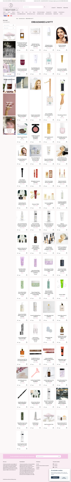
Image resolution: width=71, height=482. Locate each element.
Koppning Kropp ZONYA (48, 340)
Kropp (9, 14)
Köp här (9, 76)
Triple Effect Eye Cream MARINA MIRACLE (22, 426)
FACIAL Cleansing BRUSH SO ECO (62, 48)
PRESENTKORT (55, 16)
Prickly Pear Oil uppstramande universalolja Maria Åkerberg (35, 250)
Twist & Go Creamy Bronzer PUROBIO (49, 184)
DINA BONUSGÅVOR (48, 16)
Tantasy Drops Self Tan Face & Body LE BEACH (22, 362)
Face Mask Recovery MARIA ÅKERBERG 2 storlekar (35, 71)
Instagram (55, 468)
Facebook (55, 466)
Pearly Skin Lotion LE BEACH (62, 318)
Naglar (34, 14)
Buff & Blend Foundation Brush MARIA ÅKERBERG (22, 183)
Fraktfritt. (37, 471)
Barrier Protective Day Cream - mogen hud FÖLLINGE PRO (48, 404)
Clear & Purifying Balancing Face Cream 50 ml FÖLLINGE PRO (35, 227)
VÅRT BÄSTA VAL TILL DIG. (31, 16)
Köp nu (9, 40)
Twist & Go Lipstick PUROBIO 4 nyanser (62, 184)
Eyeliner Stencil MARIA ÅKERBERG (35, 383)
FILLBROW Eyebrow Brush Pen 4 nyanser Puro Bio (35, 362)
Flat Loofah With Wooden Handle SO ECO (49, 117)
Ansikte (4, 14)
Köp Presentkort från (48, 426)
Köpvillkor (38, 469)
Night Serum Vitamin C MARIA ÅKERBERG (22, 118)
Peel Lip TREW (62, 297)
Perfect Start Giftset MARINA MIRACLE (35, 405)
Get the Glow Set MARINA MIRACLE (22, 206)
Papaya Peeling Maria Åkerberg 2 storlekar (48, 162)
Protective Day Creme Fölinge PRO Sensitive (22, 447)
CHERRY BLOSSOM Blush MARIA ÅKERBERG (35, 139)
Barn (26, 14)
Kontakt (37, 466)
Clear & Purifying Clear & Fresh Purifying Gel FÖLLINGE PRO (49, 227)
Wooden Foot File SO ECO (62, 118)
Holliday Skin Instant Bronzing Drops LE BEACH (62, 340)
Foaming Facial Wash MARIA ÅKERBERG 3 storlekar (62, 205)
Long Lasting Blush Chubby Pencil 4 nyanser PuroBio (49, 362)
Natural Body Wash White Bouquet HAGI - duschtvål (35, 274)
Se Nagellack (9, 92)
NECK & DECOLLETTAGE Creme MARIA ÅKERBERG (62, 227)
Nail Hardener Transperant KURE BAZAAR (35, 341)
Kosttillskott (55, 14)
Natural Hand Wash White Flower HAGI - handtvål (22, 318)
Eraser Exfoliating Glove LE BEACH (35, 318)
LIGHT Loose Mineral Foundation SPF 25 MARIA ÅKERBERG (62, 250)
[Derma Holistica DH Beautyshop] (13, 8)
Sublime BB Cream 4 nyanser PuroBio (62, 362)
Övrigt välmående (61, 14)
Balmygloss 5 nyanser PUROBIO (35, 184)
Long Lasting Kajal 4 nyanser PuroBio (22, 340)
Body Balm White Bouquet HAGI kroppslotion (22, 272)
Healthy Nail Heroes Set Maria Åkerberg (49, 383)
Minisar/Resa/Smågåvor (41, 14)
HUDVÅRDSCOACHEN (40, 16)
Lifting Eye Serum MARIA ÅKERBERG (49, 48)
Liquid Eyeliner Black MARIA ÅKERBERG (22, 405)
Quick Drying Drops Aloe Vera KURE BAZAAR (49, 71)
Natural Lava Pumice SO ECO (22, 140)
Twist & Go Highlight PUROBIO (49, 206)
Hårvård (13, 14)
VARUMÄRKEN (12, 16)
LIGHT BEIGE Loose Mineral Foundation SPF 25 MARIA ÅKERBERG (62, 161)
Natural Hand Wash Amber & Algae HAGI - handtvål (62, 272)
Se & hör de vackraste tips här (9, 133)
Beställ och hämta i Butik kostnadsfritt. (42, 468)
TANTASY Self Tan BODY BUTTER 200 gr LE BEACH (35, 47)
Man (22, 14)
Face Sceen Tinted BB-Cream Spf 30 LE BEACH (62, 72)
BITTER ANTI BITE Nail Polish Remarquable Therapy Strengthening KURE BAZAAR (22, 47)
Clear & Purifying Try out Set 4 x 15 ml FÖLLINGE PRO (35, 161)
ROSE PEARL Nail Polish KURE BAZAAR (62, 140)
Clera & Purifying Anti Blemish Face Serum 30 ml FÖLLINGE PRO (22, 227)
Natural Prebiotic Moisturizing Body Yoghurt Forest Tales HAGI (48, 295)
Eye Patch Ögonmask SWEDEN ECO (22, 162)
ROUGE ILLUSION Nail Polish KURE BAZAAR (22, 72)
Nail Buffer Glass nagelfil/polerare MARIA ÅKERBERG (62, 404)
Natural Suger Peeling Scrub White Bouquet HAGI (48, 272)
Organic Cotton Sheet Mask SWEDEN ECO (35, 118)
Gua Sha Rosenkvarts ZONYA (22, 383)
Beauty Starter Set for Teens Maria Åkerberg (62, 426)
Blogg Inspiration (5, 16)
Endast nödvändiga (64, 478)
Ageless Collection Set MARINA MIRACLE (22, 251)
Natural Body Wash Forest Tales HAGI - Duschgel (22, 296)
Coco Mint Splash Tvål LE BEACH (48, 318)
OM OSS (61, 16)
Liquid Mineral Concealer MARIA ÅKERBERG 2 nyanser (48, 250)
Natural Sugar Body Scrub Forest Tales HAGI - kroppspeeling (35, 296)
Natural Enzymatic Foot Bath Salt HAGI (62, 383)
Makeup (18, 14)
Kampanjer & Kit (48, 14)
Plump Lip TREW (35, 206)
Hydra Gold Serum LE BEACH (48, 140)
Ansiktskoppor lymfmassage (35, 426)
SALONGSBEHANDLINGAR (21, 16)
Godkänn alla (55, 477)
